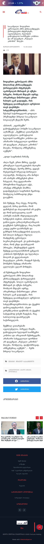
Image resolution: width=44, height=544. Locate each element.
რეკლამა (22, 486)
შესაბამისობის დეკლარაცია (22, 467)
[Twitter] (24, 510)
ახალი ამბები (25, 370)
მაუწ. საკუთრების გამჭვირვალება (22, 470)
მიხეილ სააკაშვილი (25, 361)
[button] (4, 12)
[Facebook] (19, 510)
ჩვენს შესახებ (22, 461)
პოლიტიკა (13, 372)
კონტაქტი (22, 464)
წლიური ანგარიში (22, 474)
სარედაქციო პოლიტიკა (22, 498)
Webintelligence (26, 539)
